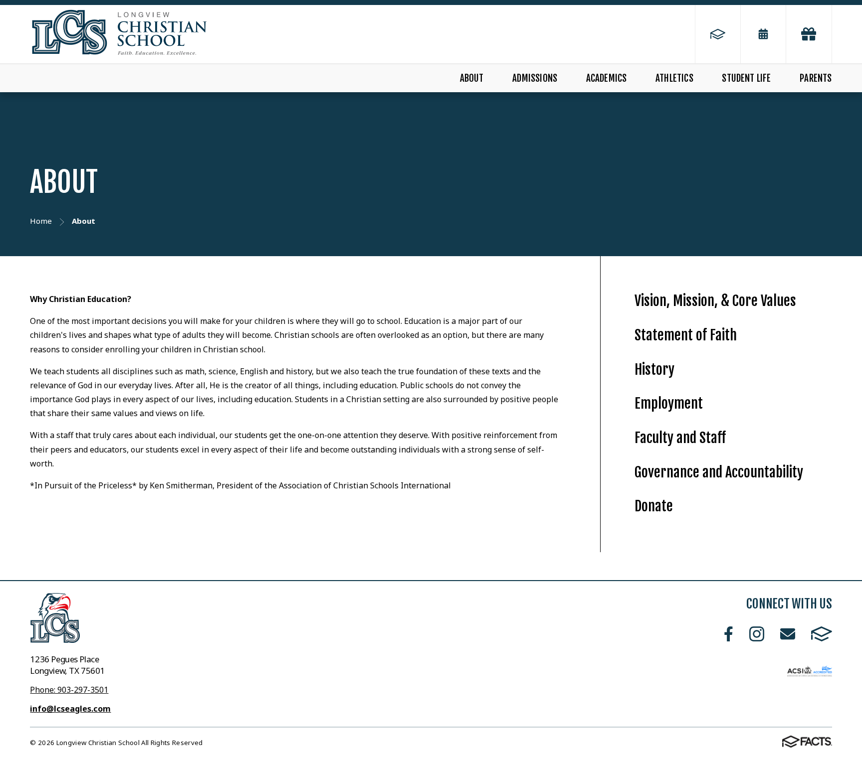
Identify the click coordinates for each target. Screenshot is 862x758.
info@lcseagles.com (70, 708)
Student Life (746, 78)
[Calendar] (763, 34)
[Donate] (808, 34)
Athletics (674, 78)
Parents (816, 78)
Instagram (756, 633)
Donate (654, 506)
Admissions (534, 78)
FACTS (821, 633)
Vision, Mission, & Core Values (715, 300)
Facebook (728, 633)
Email (787, 633)
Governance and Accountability (719, 472)
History (654, 369)
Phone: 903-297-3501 (69, 689)
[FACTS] (717, 34)
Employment (669, 403)
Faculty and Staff (680, 438)
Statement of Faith (686, 335)
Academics (606, 78)
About (472, 78)
